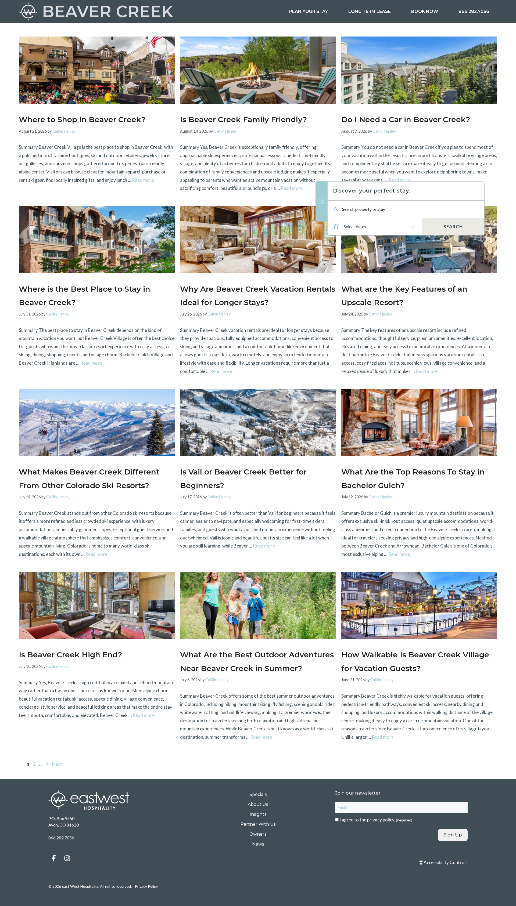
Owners (257, 834)
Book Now (424, 11)
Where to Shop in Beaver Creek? (82, 119)
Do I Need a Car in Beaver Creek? (405, 119)
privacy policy (380, 819)
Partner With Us (258, 824)
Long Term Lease (369, 11)
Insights (258, 814)
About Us (258, 804)
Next (59, 764)
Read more (143, 180)
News (258, 844)
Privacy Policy (146, 886)
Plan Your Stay (308, 11)
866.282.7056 (473, 11)
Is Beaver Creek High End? (70, 654)
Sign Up (453, 835)
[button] (53, 858)
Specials (258, 794)
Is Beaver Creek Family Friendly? (243, 119)
